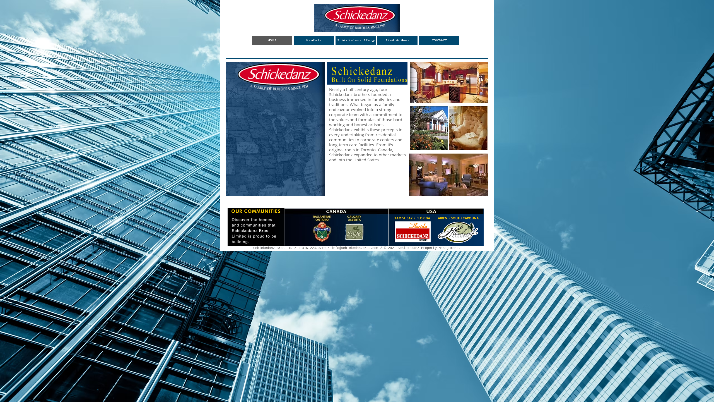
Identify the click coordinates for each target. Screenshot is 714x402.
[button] (397, 40)
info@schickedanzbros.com (354, 248)
